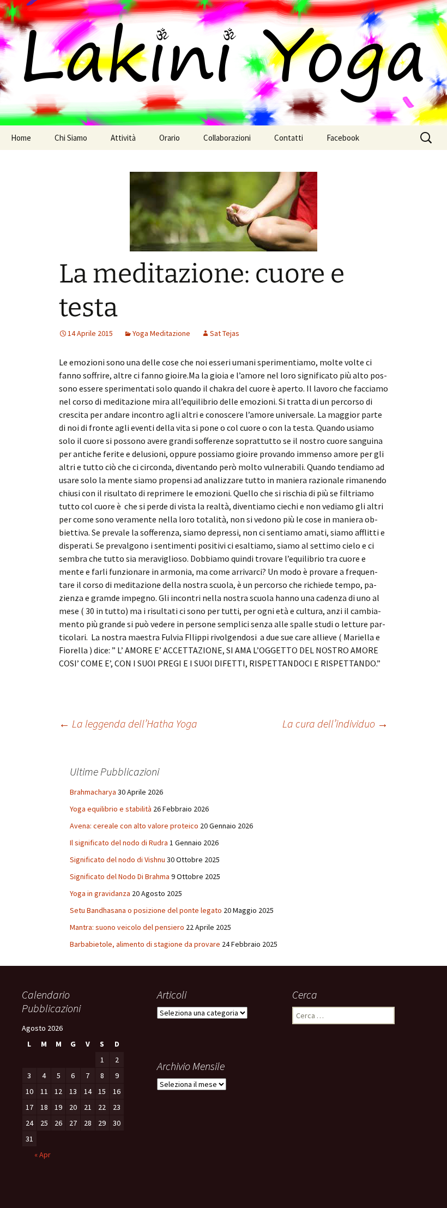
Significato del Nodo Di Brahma (120, 876)
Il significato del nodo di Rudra (119, 843)
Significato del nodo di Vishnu (117, 859)
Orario (169, 138)
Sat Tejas (224, 333)
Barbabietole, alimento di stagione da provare (145, 944)
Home (21, 138)
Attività (123, 138)
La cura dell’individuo (335, 723)
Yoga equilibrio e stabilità (111, 809)
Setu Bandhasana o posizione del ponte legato (146, 910)
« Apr (42, 1154)
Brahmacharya (93, 792)
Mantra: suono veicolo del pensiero (127, 927)
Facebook (343, 138)
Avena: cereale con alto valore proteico (134, 826)
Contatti (288, 138)
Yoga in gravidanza (100, 893)
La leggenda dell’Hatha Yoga (128, 723)
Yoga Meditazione (161, 333)
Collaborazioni (227, 138)
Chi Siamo (71, 138)
